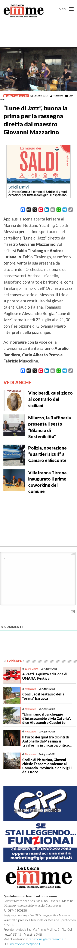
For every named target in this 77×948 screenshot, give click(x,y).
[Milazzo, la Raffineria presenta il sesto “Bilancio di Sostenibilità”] (14, 424)
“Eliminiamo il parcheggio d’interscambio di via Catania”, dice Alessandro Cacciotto (46, 718)
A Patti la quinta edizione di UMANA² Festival (44, 676)
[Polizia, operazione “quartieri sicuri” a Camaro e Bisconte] (14, 455)
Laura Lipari (31, 668)
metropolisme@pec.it (25, 944)
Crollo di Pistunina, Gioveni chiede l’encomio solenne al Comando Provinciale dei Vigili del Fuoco (46, 766)
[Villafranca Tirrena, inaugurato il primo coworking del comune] (14, 479)
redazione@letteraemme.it (47, 939)
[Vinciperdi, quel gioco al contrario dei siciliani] (14, 400)
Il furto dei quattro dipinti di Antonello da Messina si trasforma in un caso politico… (47, 741)
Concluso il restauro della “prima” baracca (43, 696)
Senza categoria (17, 95)
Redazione (58, 95)
